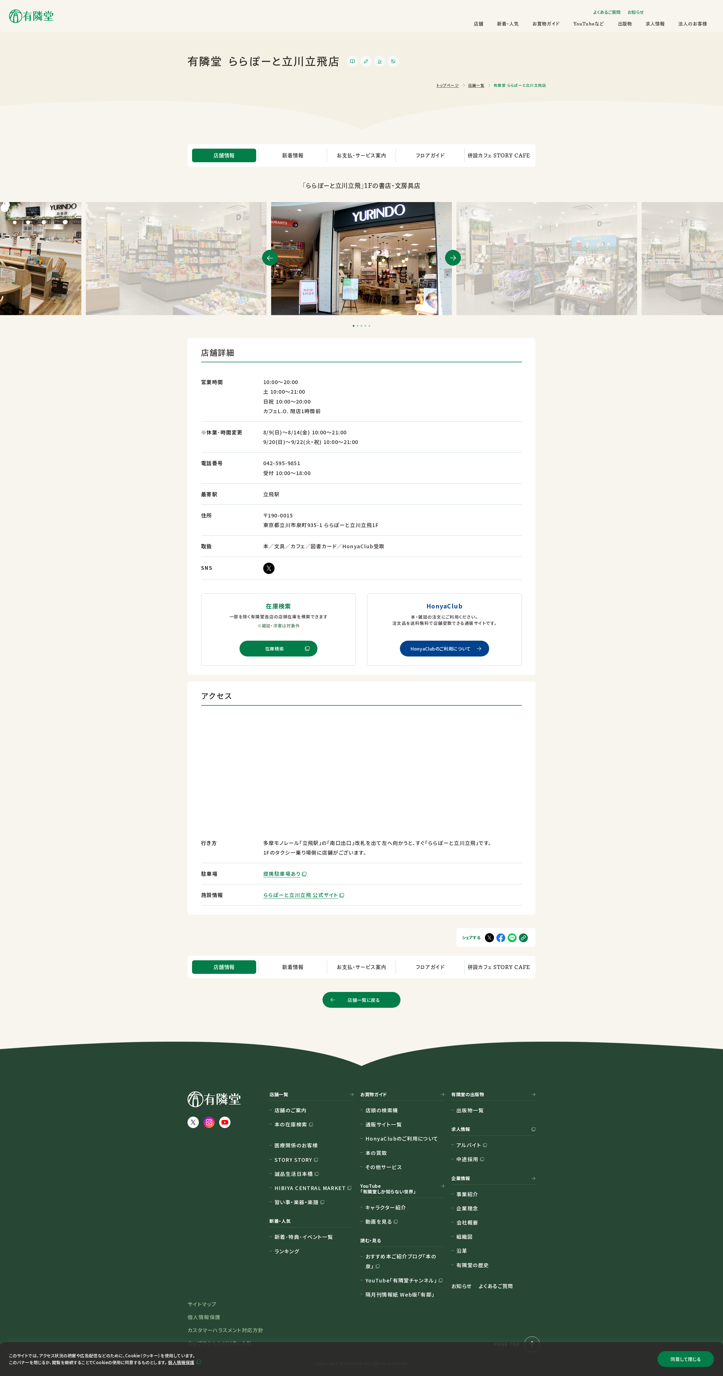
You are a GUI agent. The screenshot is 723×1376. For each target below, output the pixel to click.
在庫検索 (274, 648)
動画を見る (378, 1221)
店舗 (479, 23)
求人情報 (655, 23)
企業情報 (460, 1178)
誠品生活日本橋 (294, 1173)
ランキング (287, 1251)
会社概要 (467, 1222)
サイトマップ (202, 1304)
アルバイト (468, 1145)
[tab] (353, 326)
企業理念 (467, 1208)
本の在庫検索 (291, 1124)
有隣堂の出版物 (467, 1094)
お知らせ (636, 12)
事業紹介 (467, 1194)
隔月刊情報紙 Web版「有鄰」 (400, 1294)
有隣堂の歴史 (472, 1265)
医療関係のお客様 (296, 1145)
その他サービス (383, 1167)
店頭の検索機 (381, 1110)
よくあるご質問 (607, 12)
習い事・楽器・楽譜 (297, 1202)
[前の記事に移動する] (270, 258)
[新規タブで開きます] (512, 937)
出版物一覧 (470, 1110)
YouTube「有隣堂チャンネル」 (401, 1280)
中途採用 (467, 1159)
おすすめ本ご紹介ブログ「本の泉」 (400, 1261)
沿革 (461, 1250)
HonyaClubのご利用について (440, 648)
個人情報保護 (181, 1362)
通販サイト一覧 (383, 1124)
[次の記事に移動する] (453, 258)
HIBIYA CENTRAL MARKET (310, 1187)
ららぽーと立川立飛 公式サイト (300, 894)
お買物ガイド (546, 23)
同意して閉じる (685, 1359)
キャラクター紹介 (385, 1207)
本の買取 (376, 1152)
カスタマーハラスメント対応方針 (226, 1330)
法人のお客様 (692, 23)
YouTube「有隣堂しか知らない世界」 (388, 1189)
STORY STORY (293, 1159)
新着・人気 (508, 23)
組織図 (464, 1236)
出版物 (625, 23)
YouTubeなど (588, 23)
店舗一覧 (278, 1094)
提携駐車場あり (281, 873)
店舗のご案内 (291, 1110)
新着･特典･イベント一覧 (304, 1236)
